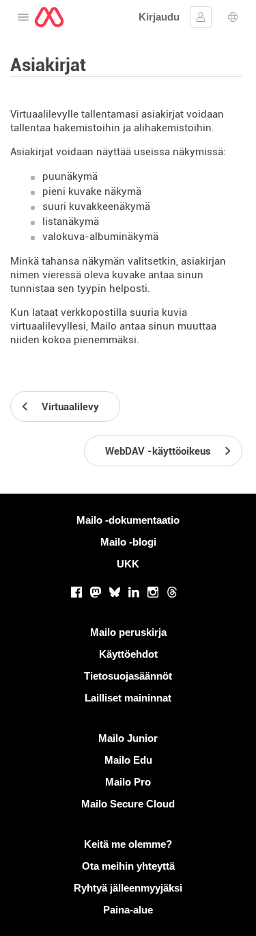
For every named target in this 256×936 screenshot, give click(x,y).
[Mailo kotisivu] (49, 17)
